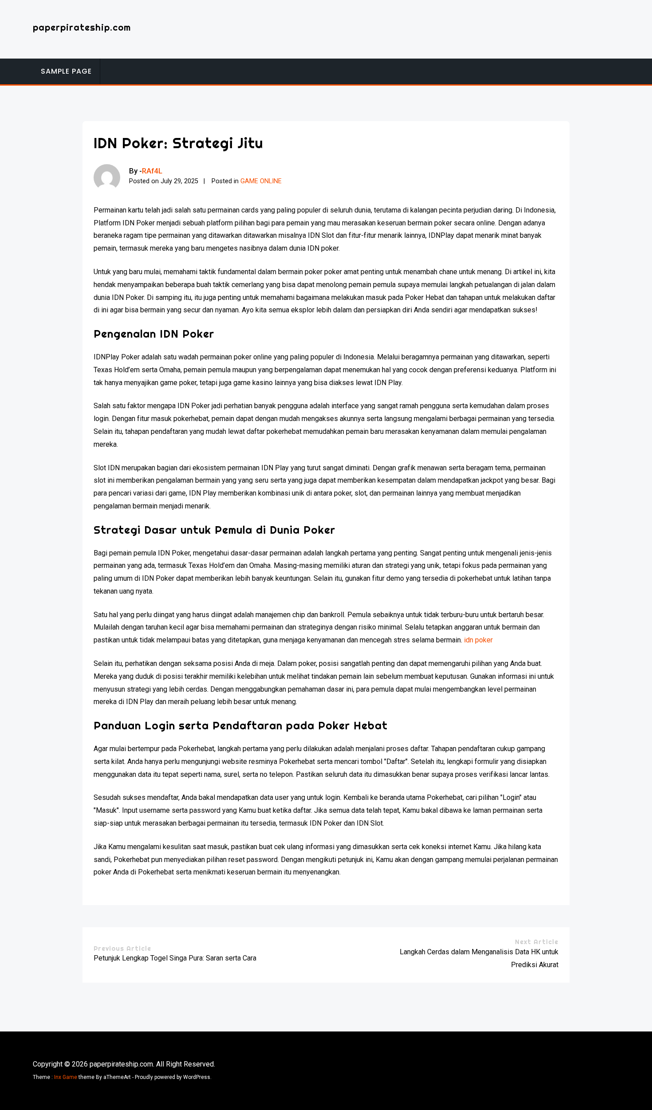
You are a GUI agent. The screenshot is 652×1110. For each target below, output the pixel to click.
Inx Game (65, 1077)
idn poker (478, 640)
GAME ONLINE (261, 181)
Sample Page (66, 71)
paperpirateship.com (82, 27)
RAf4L (152, 170)
